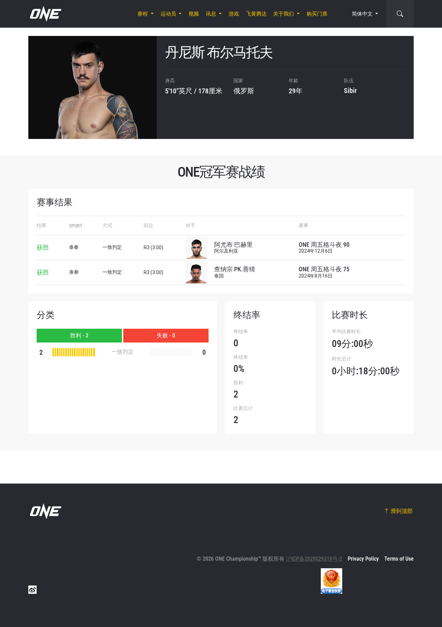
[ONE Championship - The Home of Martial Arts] (44, 14)
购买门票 (317, 14)
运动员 (168, 14)
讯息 (211, 14)
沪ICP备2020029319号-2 (314, 558)
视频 (194, 14)
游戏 (234, 14)
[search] (400, 14)
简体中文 (362, 14)
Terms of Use (399, 558)
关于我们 (283, 14)
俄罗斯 (243, 91)
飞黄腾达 (256, 14)
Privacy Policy (363, 558)
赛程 (142, 14)
